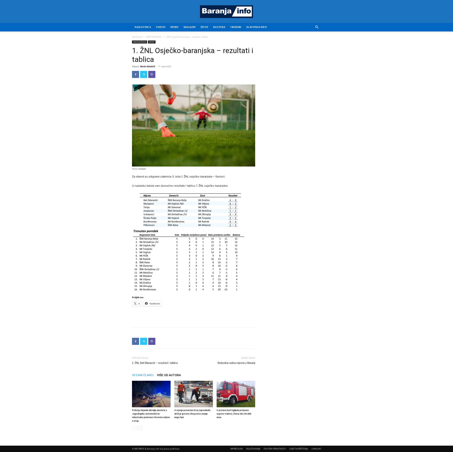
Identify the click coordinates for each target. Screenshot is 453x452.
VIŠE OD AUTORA (169, 375)
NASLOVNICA (142, 27)
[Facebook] (135, 74)
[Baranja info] (226, 11)
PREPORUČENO (153, 36)
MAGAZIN (190, 27)
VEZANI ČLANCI (142, 375)
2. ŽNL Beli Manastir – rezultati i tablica (155, 362)
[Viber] (151, 74)
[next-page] (140, 428)
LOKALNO (316, 448)
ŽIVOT (204, 27)
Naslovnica (137, 36)
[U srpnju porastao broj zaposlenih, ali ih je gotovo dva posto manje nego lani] (193, 394)
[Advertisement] (193, 316)
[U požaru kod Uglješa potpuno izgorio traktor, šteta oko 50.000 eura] (236, 394)
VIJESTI (160, 27)
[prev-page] (134, 428)
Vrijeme (235, 27)
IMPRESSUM (236, 448)
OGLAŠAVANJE (253, 448)
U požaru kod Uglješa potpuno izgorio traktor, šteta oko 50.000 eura (234, 414)
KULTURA (219, 27)
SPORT (174, 27)
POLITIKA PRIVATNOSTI (275, 448)
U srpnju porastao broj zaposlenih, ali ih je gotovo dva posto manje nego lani (192, 414)
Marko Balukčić (147, 66)
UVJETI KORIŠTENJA (298, 448)
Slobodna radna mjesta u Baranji (236, 362)
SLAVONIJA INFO (256, 27)
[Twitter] (143, 74)
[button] (316, 27)
